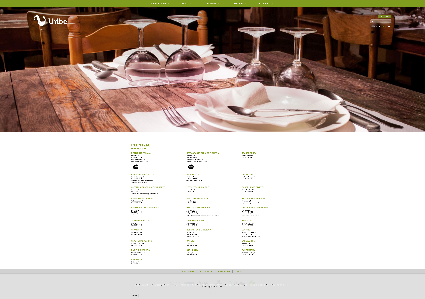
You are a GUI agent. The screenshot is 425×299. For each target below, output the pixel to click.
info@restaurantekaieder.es (196, 214)
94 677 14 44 (138, 192)
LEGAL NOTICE (205, 271)
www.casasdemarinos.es (250, 216)
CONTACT (239, 271)
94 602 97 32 (138, 225)
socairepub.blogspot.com (251, 236)
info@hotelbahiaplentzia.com (196, 159)
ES (375, 27)
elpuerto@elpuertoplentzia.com (253, 203)
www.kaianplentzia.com (139, 161)
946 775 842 (248, 234)
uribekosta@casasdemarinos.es (253, 214)
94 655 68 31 (193, 245)
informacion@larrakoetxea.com (142, 181)
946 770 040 (193, 234)
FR (389, 27)
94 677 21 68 (193, 192)
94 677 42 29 (249, 245)
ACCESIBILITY (188, 271)
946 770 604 (138, 234)
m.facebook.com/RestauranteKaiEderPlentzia (202, 216)
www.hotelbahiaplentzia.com (196, 161)
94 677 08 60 (138, 179)
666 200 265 (193, 254)
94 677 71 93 (249, 225)
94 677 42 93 (249, 179)
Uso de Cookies (217, 287)
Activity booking (384, 16)
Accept (134, 295)
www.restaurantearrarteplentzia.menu (144, 194)
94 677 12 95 (193, 179)
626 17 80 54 (138, 245)
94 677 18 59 (193, 203)
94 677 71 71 (249, 192)
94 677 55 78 (193, 158)
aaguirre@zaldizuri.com (139, 214)
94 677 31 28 (193, 225)
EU (380, 27)
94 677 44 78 (249, 212)
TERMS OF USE (223, 271)
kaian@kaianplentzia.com (140, 159)
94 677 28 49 (138, 203)
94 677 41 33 (193, 212)
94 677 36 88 (138, 254)
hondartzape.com (192, 236)
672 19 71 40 (249, 158)
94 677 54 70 (138, 158)
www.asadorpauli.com (194, 181)
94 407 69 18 (138, 212)
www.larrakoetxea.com (139, 183)
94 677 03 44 (138, 264)
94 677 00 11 (249, 254)
